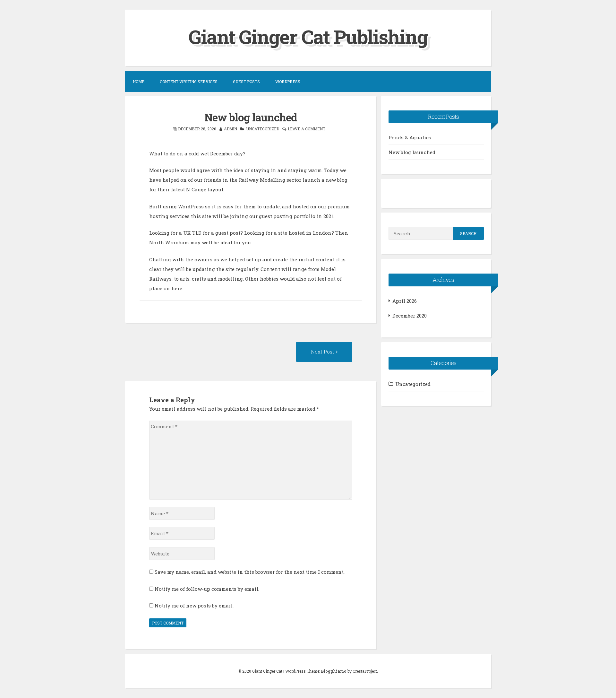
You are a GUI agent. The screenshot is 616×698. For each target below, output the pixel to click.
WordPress (287, 81)
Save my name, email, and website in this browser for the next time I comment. (250, 572)
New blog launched (412, 152)
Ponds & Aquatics (410, 137)
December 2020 (409, 315)
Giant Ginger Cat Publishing (308, 36)
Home (138, 81)
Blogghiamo (333, 671)
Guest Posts (246, 81)
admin (230, 128)
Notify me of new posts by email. (194, 605)
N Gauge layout (204, 189)
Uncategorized (262, 128)
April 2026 (404, 301)
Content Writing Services (189, 81)
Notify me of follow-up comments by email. (207, 589)
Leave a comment (306, 128)
